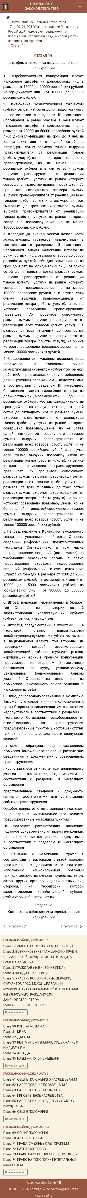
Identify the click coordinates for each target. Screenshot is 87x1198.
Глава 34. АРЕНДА (16, 1053)
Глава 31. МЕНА (14, 1031)
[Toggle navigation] (80, 6)
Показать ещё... (15, 1012)
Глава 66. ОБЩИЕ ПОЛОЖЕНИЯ (25, 1111)
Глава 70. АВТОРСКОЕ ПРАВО (25, 1138)
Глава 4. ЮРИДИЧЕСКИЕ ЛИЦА (25, 973)
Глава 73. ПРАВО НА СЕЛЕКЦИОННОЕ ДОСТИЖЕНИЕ (41, 1154)
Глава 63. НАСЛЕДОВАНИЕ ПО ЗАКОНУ (31, 1090)
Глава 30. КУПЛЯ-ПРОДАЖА (24, 1026)
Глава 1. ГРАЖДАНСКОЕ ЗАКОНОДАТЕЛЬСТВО (38, 946)
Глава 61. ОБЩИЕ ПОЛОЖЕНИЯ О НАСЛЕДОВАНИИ (40, 1079)
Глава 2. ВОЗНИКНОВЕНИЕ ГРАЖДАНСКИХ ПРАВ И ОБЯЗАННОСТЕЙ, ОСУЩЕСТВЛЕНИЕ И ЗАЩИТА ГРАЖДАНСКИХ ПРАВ (40, 957)
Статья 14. (18, 45)
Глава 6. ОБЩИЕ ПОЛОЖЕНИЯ (24, 1005)
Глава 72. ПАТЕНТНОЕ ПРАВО (24, 1149)
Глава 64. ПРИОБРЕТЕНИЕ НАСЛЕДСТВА (33, 1095)
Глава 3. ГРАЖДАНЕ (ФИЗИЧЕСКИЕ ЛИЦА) (34, 967)
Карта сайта (43, 1195)
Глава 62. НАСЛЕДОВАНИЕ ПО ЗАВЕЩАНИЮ (35, 1085)
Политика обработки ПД (43, 1182)
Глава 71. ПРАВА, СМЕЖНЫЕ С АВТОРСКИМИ (36, 1143)
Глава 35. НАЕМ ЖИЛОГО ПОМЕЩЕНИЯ (31, 1058)
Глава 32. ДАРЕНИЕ (17, 1037)
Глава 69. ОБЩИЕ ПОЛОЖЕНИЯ (25, 1133)
